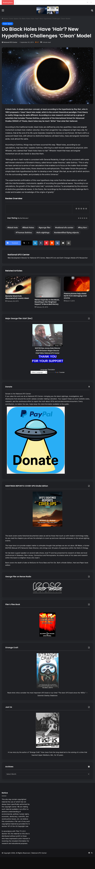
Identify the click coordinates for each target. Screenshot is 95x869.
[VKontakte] (57, 243)
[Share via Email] (63, 243)
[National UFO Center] (47, 10)
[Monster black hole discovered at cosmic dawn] (18, 285)
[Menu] (3, 11)
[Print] (68, 243)
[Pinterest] (46, 243)
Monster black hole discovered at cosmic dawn (17, 297)
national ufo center (64, 227)
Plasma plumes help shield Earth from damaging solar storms (75, 295)
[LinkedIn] (35, 243)
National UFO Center (10, 42)
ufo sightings (43, 232)
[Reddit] (52, 243)
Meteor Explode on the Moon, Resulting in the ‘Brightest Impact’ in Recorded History (47, 302)
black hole (13, 227)
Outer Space (13, 18)
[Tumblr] (40, 243)
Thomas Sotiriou (24, 232)
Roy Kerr (83, 227)
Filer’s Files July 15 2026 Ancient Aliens (29, 2)
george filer (45, 227)
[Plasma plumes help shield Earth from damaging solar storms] (77, 284)
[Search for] (92, 11)
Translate (62, 372)
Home (5, 18)
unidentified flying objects (67, 232)
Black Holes (29, 227)
